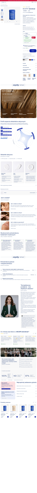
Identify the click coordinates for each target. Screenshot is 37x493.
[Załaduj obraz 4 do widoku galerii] (2, 20)
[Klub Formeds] (32, 2)
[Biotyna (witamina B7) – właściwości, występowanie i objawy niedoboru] (6, 245)
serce (15, 413)
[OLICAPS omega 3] (14, 411)
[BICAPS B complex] (23, 411)
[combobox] (18, 4)
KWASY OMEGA (12, 413)
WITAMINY (25, 10)
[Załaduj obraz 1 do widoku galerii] (2, 10)
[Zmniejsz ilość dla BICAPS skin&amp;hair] (24, 51)
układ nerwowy (7, 413)
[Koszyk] (35, 2)
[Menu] (1, 2)
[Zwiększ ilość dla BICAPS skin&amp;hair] (28, 51)
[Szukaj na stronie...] (1, 4)
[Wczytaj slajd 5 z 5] (14, 21)
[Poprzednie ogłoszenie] (1, 0)
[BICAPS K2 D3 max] (32, 411)
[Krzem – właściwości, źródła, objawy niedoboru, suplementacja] (30, 245)
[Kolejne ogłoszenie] (35, 0)
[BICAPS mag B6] (5, 411)
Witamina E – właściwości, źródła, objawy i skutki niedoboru (30, 161)
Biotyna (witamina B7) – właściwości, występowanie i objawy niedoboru (5, 161)
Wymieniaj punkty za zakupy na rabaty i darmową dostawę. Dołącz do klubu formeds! (18, 0)
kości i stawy (33, 413)
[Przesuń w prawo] (16, 21)
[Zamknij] (36, 0)
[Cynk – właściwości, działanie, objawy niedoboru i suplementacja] (18, 244)
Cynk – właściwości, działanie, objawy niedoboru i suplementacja (17, 161)
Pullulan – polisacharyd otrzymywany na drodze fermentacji (8, 190)
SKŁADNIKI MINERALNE (4, 413)
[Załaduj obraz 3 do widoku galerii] (2, 16)
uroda (29, 10)
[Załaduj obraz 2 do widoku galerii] (2, 13)
